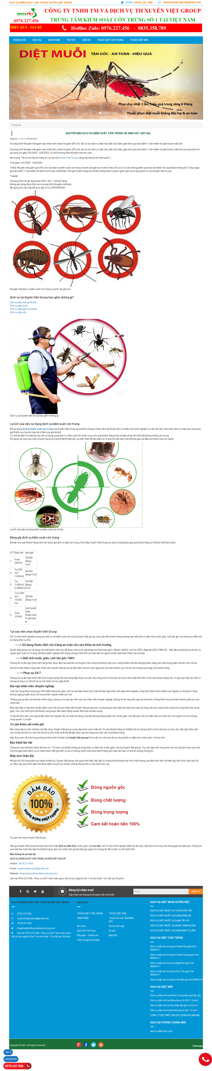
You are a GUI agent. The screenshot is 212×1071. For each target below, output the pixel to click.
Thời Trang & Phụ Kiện (88, 946)
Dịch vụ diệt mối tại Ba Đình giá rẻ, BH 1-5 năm (173, 1017)
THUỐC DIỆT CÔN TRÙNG (90, 920)
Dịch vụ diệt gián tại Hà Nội (23, 315)
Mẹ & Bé (113, 941)
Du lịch (112, 937)
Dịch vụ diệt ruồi (18, 319)
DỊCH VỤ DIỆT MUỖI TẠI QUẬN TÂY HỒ (169, 927)
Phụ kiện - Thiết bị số (87, 941)
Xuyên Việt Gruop (69, 164)
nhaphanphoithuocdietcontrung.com (38, 880)
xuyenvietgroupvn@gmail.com (182, 2)
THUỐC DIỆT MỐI (117, 920)
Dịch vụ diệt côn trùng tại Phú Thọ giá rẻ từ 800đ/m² (172, 980)
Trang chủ (16, 131)
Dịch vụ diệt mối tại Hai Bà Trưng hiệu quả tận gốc (175, 1002)
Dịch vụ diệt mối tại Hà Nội (23, 309)
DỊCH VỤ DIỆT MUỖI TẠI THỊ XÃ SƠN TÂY (171, 917)
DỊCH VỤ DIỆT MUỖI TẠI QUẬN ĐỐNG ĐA (170, 922)
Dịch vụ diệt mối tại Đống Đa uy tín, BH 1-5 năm (174, 1007)
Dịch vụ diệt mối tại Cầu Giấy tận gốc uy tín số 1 (174, 1012)
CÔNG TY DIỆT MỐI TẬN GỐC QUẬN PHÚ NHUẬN (174, 1022)
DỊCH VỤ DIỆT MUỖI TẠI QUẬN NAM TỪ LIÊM (173, 937)
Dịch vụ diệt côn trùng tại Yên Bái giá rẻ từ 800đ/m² (176, 986)
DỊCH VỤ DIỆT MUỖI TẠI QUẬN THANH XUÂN (173, 932)
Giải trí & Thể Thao (86, 937)
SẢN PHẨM (82, 924)
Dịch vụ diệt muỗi (18, 312)
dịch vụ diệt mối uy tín (161, 1037)
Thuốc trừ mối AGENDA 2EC (121, 926)
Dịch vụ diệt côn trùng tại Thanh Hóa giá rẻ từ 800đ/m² (173, 955)
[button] (23, 85)
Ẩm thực (81, 932)
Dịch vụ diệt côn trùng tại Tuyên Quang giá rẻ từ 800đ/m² (174, 963)
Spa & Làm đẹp (116, 932)
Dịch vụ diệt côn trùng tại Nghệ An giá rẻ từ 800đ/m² (172, 971)
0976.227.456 (143, 2)
